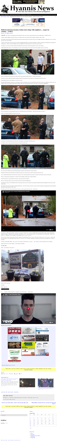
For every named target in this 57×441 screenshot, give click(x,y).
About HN (7, 14)
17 (34, 421)
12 (41, 420)
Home (2, 14)
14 (49, 420)
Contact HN (29, 14)
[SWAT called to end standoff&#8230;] (28, 382)
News (8, 16)
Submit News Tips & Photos (15, 14)
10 (34, 420)
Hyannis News (3, 16)
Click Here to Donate (28, 369)
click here (13, 365)
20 (45, 421)
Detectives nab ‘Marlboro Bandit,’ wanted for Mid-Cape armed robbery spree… (14, 402)
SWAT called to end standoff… (24, 387)
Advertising (23, 14)
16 (30, 421)
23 (30, 423)
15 (53, 420)
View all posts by (9, 399)
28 (49, 423)
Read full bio (35, 397)
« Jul (30, 427)
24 (34, 423)
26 (41, 423)
